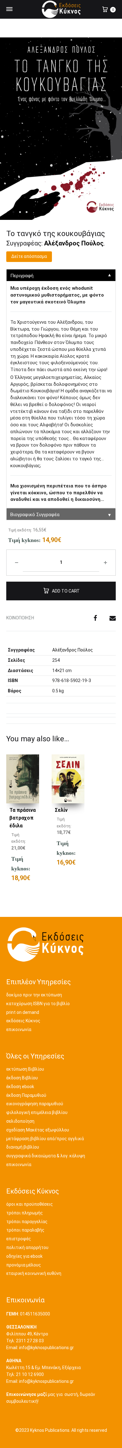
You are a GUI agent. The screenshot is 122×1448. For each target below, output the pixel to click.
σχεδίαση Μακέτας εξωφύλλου (37, 1129)
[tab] (61, 706)
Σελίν (61, 810)
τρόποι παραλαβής (25, 1230)
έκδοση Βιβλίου (22, 1077)
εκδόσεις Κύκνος (23, 1020)
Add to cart (66, 590)
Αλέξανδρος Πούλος (74, 243)
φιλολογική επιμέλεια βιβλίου (37, 1112)
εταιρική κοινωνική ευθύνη (33, 1273)
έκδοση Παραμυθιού (26, 1095)
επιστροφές (18, 1238)
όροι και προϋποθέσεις (29, 1204)
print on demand (22, 1012)
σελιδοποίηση (20, 1121)
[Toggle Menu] (9, 9)
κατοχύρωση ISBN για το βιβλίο (38, 1003)
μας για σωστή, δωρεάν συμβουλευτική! (50, 1398)
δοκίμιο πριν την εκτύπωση (34, 994)
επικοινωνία (18, 1029)
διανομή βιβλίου (22, 1147)
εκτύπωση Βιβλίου (25, 1069)
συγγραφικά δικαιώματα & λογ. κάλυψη (45, 1155)
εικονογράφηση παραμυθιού (34, 1103)
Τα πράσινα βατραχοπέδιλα (22, 818)
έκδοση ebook (20, 1086)
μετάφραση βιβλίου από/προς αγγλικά (45, 1138)
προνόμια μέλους (23, 1264)
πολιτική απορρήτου (27, 1247)
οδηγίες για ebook (24, 1256)
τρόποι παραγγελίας (27, 1221)
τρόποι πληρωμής (24, 1212)
